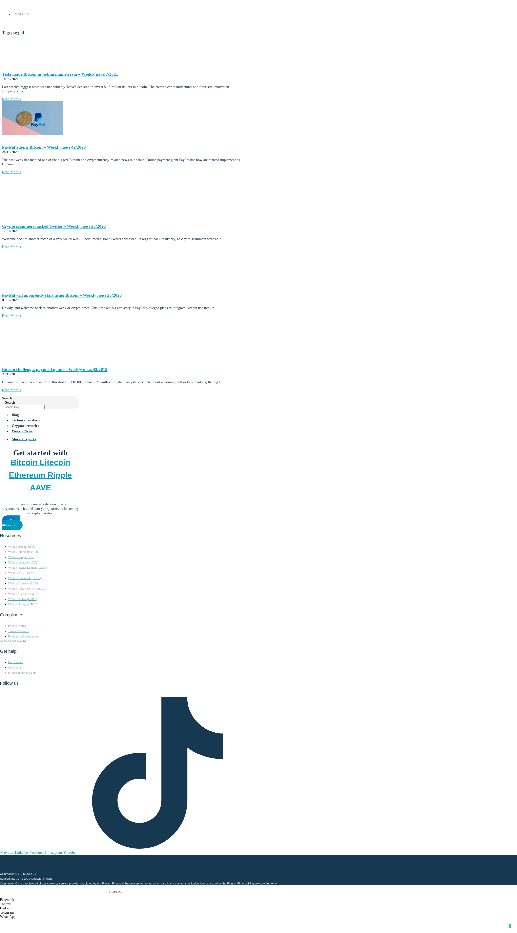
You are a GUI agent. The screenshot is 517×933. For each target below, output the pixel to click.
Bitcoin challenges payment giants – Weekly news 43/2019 (54, 369)
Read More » (11, 99)
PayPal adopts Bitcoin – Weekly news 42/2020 (44, 147)
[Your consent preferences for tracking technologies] (510, 926)
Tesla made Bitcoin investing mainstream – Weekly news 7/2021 (60, 74)
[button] (115, 900)
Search (7, 398)
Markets (22, 14)
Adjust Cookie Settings (13, 640)
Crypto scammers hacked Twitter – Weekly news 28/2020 (54, 226)
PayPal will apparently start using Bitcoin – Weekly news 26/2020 (62, 295)
